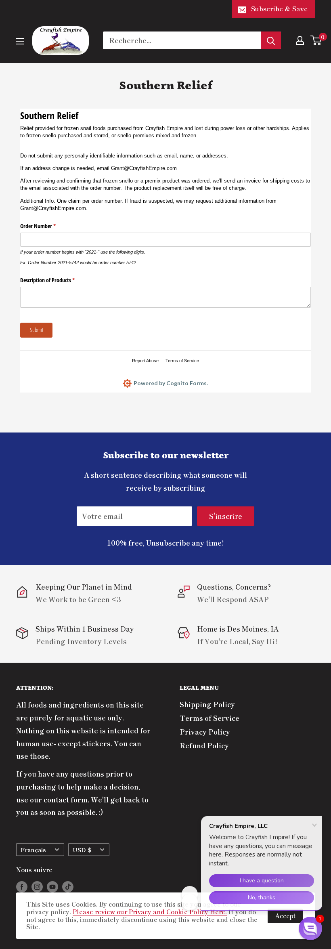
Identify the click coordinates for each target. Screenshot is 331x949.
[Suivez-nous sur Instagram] (37, 886)
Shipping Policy (207, 704)
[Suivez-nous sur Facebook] (21, 886)
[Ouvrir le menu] (20, 41)
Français (33, 849)
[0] (316, 40)
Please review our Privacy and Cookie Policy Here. (150, 911)
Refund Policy (204, 745)
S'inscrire (225, 516)
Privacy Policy (205, 731)
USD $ (82, 849)
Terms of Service (209, 718)
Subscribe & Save (279, 8)
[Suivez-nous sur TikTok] (67, 886)
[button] (310, 928)
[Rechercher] (271, 40)
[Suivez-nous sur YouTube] (52, 886)
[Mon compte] (300, 40)
